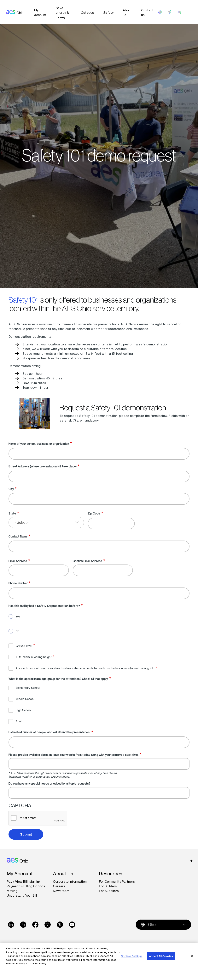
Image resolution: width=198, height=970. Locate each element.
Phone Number (18, 583)
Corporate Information (70, 881)
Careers (59, 886)
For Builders (108, 886)
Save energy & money (62, 12)
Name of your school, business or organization (39, 443)
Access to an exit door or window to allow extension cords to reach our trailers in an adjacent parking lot (85, 668)
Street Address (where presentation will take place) (43, 466)
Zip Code (94, 513)
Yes (18, 616)
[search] (179, 12)
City (11, 488)
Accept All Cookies (161, 955)
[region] (99, 956)
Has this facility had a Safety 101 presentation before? (44, 605)
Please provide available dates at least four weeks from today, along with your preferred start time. (73, 754)
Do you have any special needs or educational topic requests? (49, 783)
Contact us (147, 12)
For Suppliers (109, 891)
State (12, 513)
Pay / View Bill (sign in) (23, 881)
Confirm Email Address (87, 561)
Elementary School (28, 687)
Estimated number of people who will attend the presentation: (49, 732)
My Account (20, 873)
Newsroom (61, 891)
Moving (12, 891)
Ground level (24, 645)
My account (40, 12)
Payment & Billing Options (26, 886)
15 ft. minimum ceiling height (34, 657)
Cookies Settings (131, 955)
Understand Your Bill (22, 895)
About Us (63, 873)
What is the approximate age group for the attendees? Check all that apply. (58, 678)
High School (23, 710)
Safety (108, 12)
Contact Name (18, 536)
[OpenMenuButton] (160, 12)
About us (127, 12)
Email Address (18, 561)
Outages (87, 12)
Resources (110, 873)
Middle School (25, 699)
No (17, 631)
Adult (19, 721)
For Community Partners (117, 881)
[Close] (192, 956)
